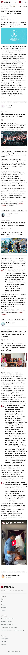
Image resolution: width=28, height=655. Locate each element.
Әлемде (3, 610)
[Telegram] (7, 19)
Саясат (3, 602)
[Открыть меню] (25, 2)
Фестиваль (20, 210)
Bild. (21, 129)
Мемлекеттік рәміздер (7, 624)
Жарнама (3, 644)
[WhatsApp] (5, 19)
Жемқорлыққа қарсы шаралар (9, 627)
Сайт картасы (4, 638)
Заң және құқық (19, 572)
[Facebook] (10, 19)
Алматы (10, 319)
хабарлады (22, 507)
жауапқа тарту (12, 517)
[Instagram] (2, 19)
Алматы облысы (19, 319)
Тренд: (2, 6)
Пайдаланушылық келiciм (7, 619)
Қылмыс (10, 572)
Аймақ (10, 102)
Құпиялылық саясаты (6, 621)
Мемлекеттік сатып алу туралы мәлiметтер (12, 630)
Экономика (4, 607)
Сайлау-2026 (9, 6)
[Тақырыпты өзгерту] (21, 2)
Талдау (3, 604)
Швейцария (5, 210)
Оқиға (3, 102)
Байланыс (3, 641)
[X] (13, 19)
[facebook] (10, 590)
